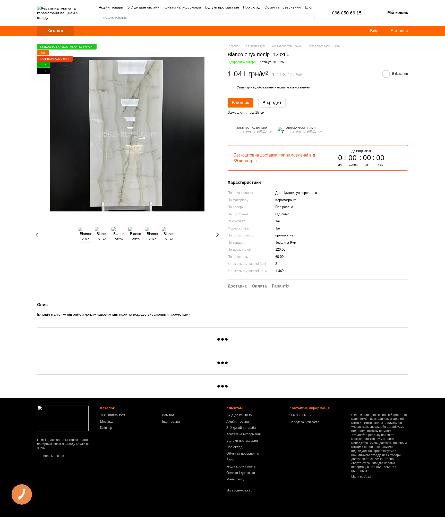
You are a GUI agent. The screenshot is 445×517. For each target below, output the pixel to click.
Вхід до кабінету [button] (239, 415)
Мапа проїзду (361, 476)
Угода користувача (240, 466)
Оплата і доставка (240, 473)
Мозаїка (106, 421)
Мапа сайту (235, 479)
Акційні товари (111, 7)
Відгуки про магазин (222, 7)
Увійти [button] (241, 87)
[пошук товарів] (310, 17)
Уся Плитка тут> (113, 415)
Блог (309, 7)
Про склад (251, 7)
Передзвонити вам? (304, 422)
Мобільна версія (54, 456)
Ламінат (168, 415)
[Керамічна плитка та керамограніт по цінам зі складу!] (63, 418)
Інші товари (171, 421)
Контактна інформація (182, 7)
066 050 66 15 (347, 13)
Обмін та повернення (282, 7)
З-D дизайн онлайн (143, 7)
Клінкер (106, 428)
